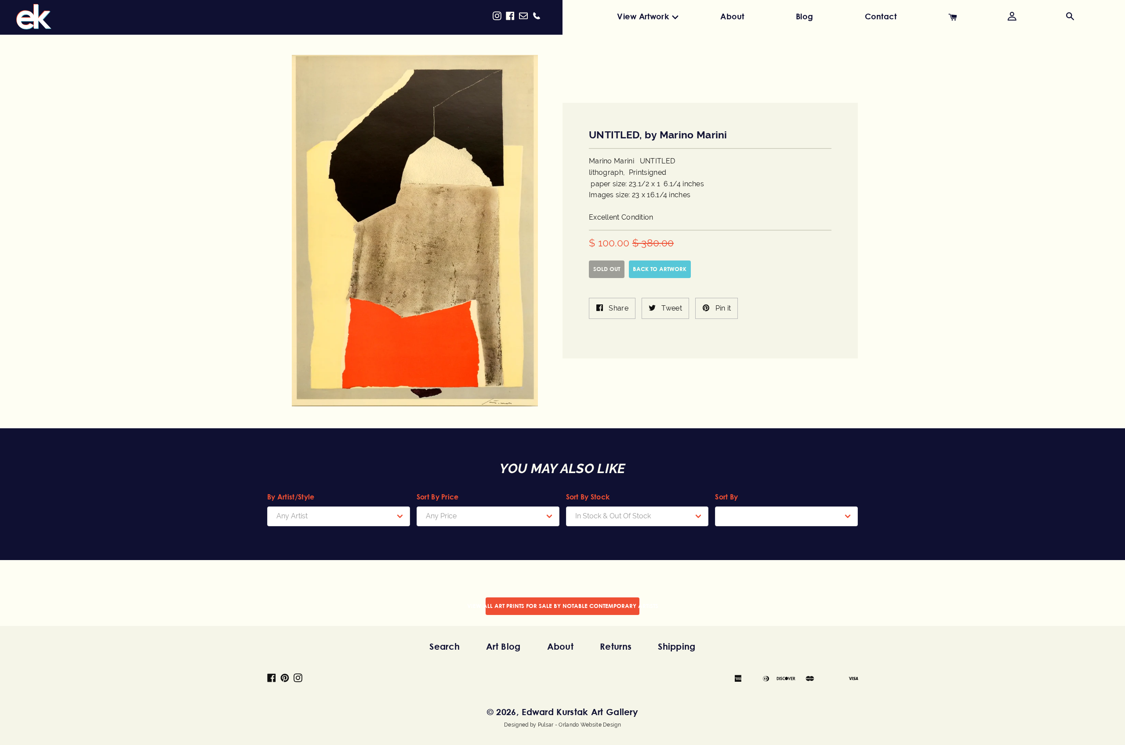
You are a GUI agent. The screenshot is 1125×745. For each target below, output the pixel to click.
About (732, 16)
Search (444, 646)
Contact (881, 16)
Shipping (676, 646)
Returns (615, 646)
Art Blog (503, 646)
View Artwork (643, 16)
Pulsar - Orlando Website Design (579, 725)
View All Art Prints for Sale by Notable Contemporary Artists (562, 605)
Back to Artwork (659, 268)
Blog (804, 16)
